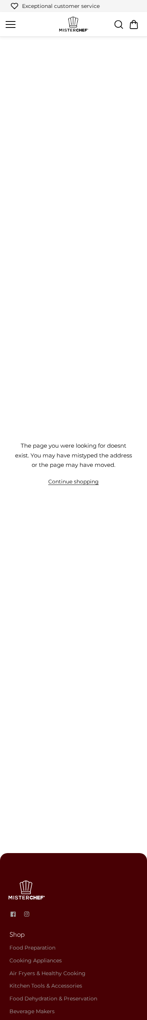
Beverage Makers (32, 1011)
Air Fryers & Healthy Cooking (47, 973)
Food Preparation (32, 947)
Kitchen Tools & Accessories (45, 985)
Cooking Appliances (35, 960)
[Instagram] (26, 914)
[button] (133, 24)
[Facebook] (13, 914)
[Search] (118, 24)
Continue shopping (73, 481)
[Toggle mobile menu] (30, 24)
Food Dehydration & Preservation (53, 998)
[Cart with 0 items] (133, 24)
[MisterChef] (73, 24)
